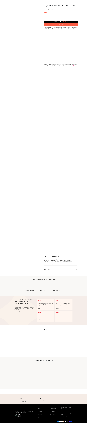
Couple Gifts (40, 1)
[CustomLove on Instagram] (18, 416)
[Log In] (68, 2)
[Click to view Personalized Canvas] (17, 341)
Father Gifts (40, 416)
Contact (39, 417)
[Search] (70, 2)
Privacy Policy (52, 414)
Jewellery (33, 1)
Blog (50, 417)
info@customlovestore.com (66, 416)
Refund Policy (52, 413)
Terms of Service (53, 408)
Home (39, 408)
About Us (51, 416)
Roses (36, 1)
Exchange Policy (52, 411)
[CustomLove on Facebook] (16, 416)
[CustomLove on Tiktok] (20, 416)
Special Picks (54, 1)
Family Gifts (49, 1)
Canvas (45, 1)
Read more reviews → (18, 311)
